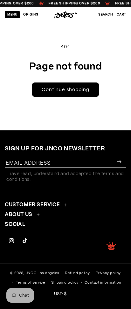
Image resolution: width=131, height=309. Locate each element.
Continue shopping (65, 89)
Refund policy (77, 273)
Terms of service (30, 282)
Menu (12, 14)
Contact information (103, 282)
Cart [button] (121, 14)
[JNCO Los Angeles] (66, 14)
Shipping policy (65, 282)
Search (105, 14)
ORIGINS (30, 14)
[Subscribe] (119, 162)
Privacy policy (108, 273)
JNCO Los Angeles (42, 273)
